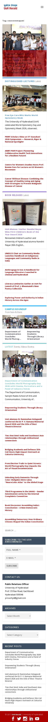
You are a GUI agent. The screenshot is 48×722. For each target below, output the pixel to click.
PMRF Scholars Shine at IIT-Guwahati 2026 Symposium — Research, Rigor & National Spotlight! (23, 139)
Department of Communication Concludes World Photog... (13, 335)
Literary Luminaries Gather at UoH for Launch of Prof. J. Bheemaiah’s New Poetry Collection (23, 286)
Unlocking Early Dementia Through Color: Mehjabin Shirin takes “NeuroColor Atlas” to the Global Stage (24, 479)
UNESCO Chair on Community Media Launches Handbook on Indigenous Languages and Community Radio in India (22, 257)
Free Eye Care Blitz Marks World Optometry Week (21, 116)
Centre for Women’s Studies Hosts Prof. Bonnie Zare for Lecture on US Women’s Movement (24, 167)
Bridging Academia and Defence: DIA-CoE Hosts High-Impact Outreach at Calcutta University (23, 452)
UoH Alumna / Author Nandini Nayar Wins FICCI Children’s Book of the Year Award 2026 (23, 232)
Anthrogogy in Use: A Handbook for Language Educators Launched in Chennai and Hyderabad (22, 272)
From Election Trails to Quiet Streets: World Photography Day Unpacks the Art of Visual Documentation (23, 465)
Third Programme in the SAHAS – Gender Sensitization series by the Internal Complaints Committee (24, 493)
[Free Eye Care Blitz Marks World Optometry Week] (24, 98)
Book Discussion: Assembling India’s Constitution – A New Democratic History (22, 507)
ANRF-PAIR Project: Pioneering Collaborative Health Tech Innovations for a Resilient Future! (23, 153)
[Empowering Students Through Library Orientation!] (36, 321)
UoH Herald (16, 714)
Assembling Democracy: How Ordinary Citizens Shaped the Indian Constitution (24, 520)
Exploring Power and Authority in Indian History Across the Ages (24, 298)
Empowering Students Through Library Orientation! (35, 335)
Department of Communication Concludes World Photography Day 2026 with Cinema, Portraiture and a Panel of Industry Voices (23, 63)
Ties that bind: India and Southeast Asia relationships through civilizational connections (24, 438)
